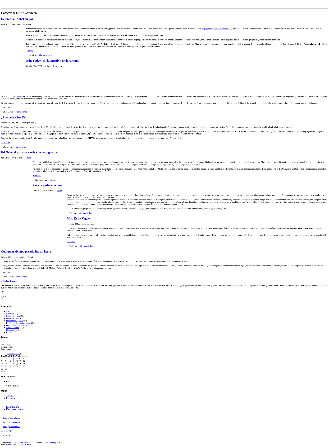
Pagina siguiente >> (11, 281)
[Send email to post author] (32, 24)
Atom (29, 445)
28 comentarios (86, 246)
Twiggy (18, 96)
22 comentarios (51, 180)
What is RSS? (6, 431)
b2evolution (49, 442)
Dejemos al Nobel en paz (17, 19)
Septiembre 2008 (14, 353)
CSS (17, 445)
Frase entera (6, 349)
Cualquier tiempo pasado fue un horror (27, 251)
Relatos (9, 332)
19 (17, 364)
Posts (5, 418)
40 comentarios (21, 277)
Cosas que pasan (13, 316)
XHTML (9, 445)
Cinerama (10, 314)
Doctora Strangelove (14, 321)
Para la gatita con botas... (49, 185)
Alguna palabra (7, 347)
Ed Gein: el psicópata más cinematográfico (29, 152)
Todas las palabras (8, 344)
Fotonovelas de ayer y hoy (17, 325)
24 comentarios (19, 147)
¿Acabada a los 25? (13, 117)
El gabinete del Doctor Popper (18, 323)
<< (2, 371)
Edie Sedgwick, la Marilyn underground (52, 60)
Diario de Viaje (12, 318)
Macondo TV (11, 330)
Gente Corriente (12, 327)
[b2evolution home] (6, 438)
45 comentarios (45, 55)
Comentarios (14, 418)
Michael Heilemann (25, 442)
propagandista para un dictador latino (217, 29)
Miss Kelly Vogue (78, 218)
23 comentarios (21, 112)
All (7, 311)
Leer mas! (30, 51)
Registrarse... (11, 398)
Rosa (28, 24)
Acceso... (10, 396)
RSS (23, 445)
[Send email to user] (13, 381)
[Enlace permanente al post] (27, 55)
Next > (5, 292)
